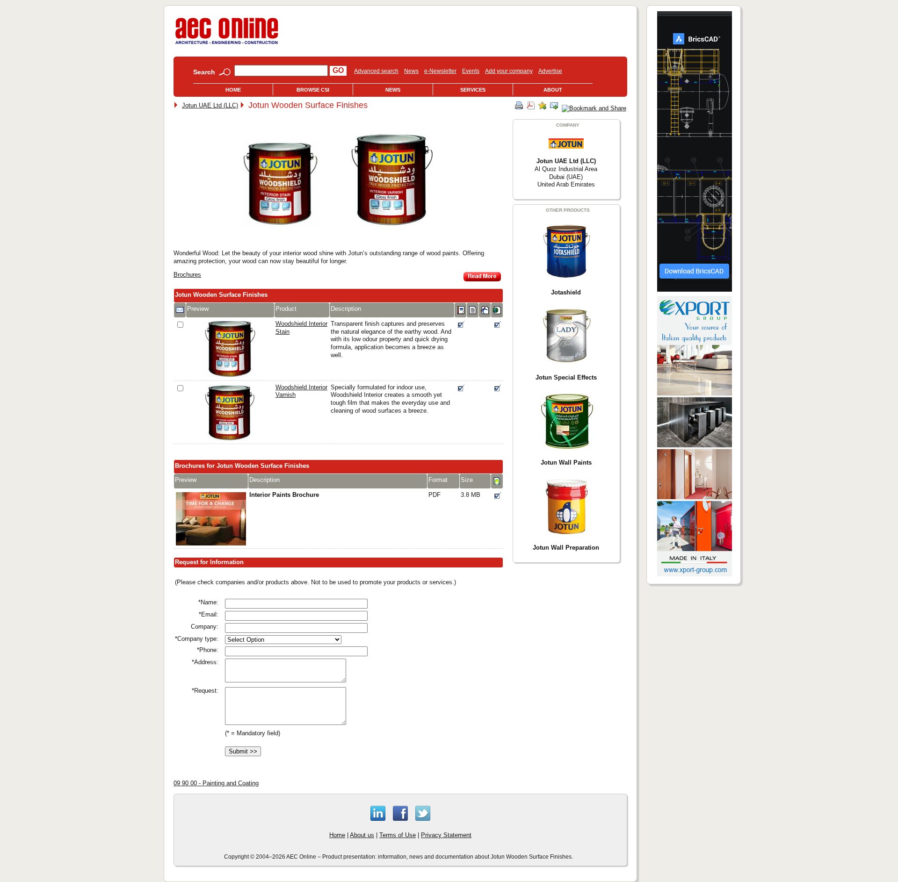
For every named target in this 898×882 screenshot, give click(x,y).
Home (233, 90)
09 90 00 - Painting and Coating (216, 783)
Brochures (187, 274)
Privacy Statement (446, 835)
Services (472, 90)
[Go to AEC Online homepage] (226, 44)
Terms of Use (397, 835)
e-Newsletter (440, 71)
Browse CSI (313, 90)
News (411, 71)
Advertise (550, 71)
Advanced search (376, 71)
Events (470, 71)
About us (362, 835)
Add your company (509, 71)
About (552, 90)
